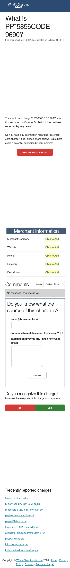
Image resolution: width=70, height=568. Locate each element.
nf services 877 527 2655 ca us (22, 503)
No (20, 408)
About (54, 560)
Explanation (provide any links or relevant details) (35, 341)
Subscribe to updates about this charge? (35, 333)
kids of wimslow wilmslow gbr (21, 550)
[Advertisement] (35, 81)
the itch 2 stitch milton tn (18, 498)
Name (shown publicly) (24, 319)
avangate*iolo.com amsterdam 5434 (25, 532)
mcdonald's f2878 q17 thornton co (24, 509)
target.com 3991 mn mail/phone (22, 527)
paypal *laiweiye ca (16, 521)
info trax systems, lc (16, 544)
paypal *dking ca (14, 538)
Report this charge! (35, 152)
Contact (29, 564)
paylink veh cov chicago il (19, 515)
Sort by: (39, 284)
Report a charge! (45, 564)
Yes (50, 408)
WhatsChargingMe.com (29, 560)
